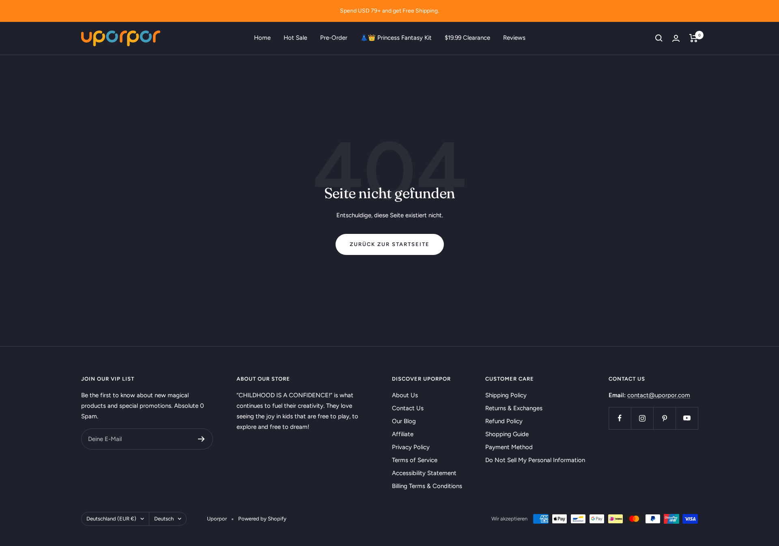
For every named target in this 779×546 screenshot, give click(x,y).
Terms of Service (414, 460)
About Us (405, 395)
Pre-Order (333, 37)
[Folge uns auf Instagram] (642, 418)
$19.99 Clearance (467, 37)
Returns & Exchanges (513, 408)
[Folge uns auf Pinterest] (664, 418)
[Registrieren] (201, 439)
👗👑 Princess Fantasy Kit (396, 37)
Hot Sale (295, 37)
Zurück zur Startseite (390, 244)
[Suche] (659, 38)
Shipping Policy (506, 395)
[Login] (676, 38)
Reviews (514, 37)
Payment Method (509, 447)
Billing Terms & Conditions (427, 486)
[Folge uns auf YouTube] (687, 418)
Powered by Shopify (262, 519)
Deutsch (164, 519)
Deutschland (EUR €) (111, 519)
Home (262, 37)
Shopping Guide (507, 434)
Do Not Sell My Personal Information (535, 460)
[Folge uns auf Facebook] (620, 418)
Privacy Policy (411, 447)
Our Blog (404, 421)
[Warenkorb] (693, 38)
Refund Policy (504, 421)
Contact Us (408, 408)
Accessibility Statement (424, 473)
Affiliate (402, 434)
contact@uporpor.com (658, 395)
